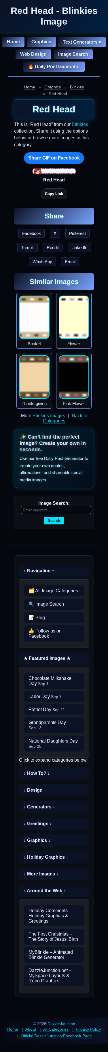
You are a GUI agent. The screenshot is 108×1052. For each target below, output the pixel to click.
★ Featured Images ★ (47, 658)
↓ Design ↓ (35, 790)
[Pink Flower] (74, 377)
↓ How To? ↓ (37, 773)
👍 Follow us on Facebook (45, 633)
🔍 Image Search (46, 604)
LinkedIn (79, 247)
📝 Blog (37, 617)
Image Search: (54, 503)
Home (13, 41)
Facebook (31, 233)
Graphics (41, 41)
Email (70, 261)
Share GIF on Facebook (54, 157)
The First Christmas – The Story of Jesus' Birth (53, 937)
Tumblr (27, 247)
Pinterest (77, 233)
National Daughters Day (53, 744)
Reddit (53, 247)
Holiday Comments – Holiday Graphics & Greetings (50, 915)
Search (54, 520)
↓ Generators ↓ (39, 806)
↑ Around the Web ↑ (45, 890)
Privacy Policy (88, 1029)
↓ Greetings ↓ (38, 823)
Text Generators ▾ (82, 42)
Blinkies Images (49, 415)
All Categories (56, 1029)
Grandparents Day (47, 725)
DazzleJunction (61, 1023)
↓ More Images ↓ (41, 873)
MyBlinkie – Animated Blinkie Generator (51, 955)
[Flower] (74, 317)
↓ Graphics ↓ (37, 840)
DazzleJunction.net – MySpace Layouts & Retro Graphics (50, 975)
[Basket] (34, 317)
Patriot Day (47, 709)
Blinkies (77, 87)
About (30, 1029)
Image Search (73, 54)
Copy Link (54, 194)
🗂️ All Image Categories (53, 590)
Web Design (33, 54)
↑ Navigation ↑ (39, 570)
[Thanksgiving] (34, 377)
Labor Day (45, 696)
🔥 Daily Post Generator (54, 66)
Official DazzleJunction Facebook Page (56, 1036)
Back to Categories (65, 418)
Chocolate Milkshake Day (50, 681)
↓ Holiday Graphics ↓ (46, 857)
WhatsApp (42, 261)
